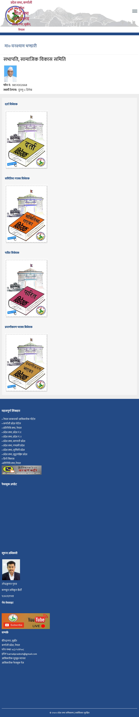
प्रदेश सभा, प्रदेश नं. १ (12, 432)
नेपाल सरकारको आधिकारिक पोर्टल (19, 419)
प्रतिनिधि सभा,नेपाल (12, 463)
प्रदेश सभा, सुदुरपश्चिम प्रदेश (15, 454)
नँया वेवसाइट (8, 603)
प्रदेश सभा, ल (9, 450)
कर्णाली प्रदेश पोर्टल (12, 423)
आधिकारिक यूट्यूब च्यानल (14, 658)
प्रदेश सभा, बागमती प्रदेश (14, 441)
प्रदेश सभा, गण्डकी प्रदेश (14, 445)
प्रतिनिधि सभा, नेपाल (12, 428)
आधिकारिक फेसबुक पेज (13, 663)
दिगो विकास (9, 459)
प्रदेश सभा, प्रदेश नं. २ (13, 437)
